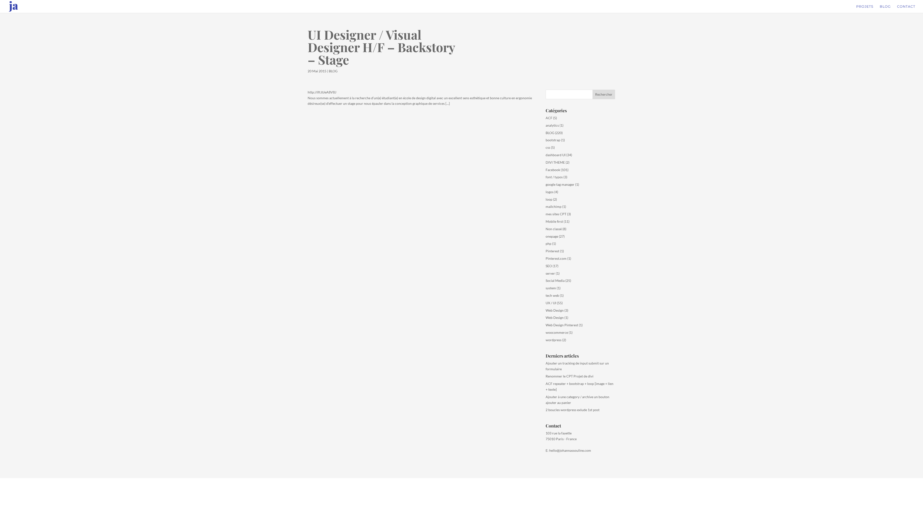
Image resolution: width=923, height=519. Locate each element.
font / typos (554, 177)
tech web (552, 295)
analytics (552, 125)
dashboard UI (556, 155)
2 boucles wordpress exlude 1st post (572, 410)
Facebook (553, 170)
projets (864, 7)
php (548, 243)
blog (885, 7)
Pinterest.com (556, 258)
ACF (549, 118)
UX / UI (551, 303)
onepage (552, 236)
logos (550, 192)
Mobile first (554, 221)
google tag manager (560, 184)
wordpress (553, 340)
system (551, 288)
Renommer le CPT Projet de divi (569, 376)
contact (906, 7)
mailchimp (553, 206)
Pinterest (552, 251)
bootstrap (553, 140)
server (550, 273)
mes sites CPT (556, 214)
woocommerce (557, 332)
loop (549, 199)
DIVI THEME (555, 162)
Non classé (554, 229)
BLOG (333, 71)
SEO (549, 266)
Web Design (555, 310)
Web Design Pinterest (562, 325)
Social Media (555, 280)
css (548, 147)
